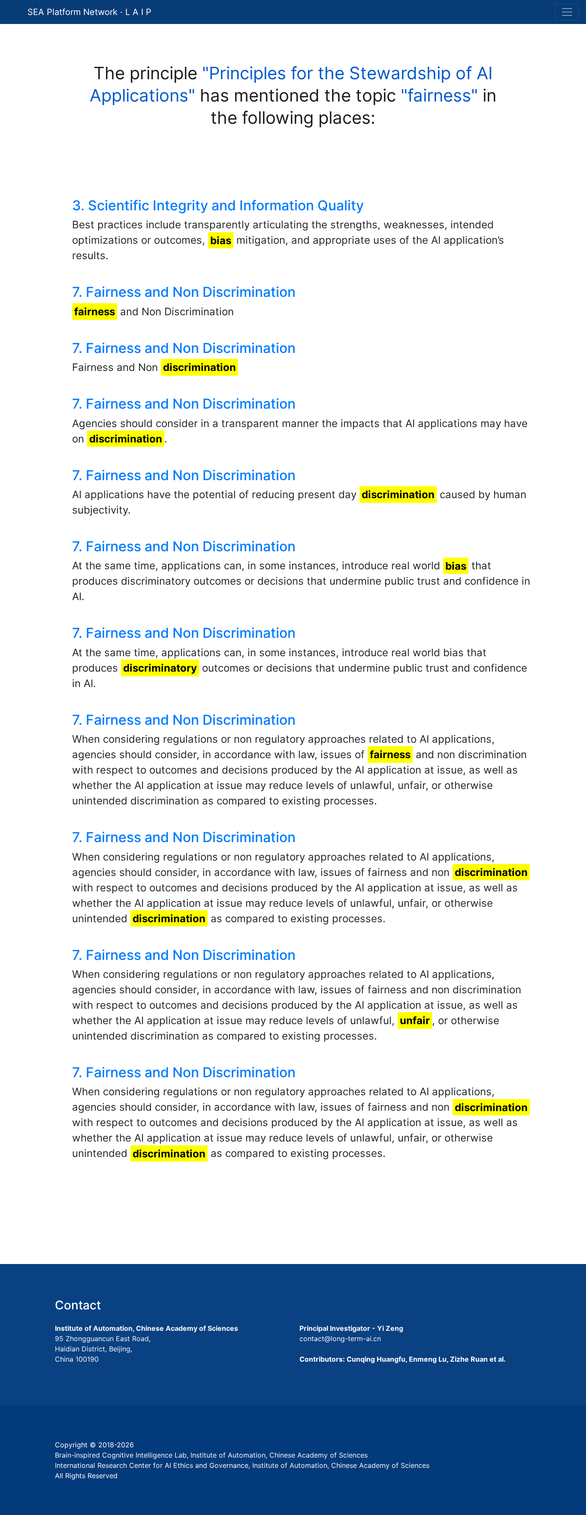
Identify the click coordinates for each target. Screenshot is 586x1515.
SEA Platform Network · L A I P (89, 12)
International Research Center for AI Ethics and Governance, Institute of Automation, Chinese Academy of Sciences (242, 1465)
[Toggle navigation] (567, 12)
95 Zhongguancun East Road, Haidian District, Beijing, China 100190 (103, 1348)
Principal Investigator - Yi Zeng (351, 1328)
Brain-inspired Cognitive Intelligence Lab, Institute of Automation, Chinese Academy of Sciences (211, 1455)
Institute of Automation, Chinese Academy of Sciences (146, 1328)
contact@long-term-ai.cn (340, 1338)
